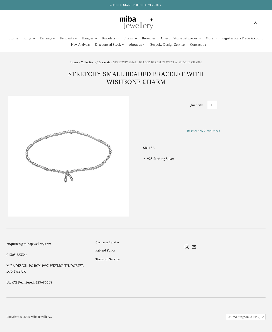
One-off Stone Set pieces (179, 38)
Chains (129, 38)
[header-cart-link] (260, 22)
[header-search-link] (249, 22)
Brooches (149, 38)
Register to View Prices (203, 131)
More (210, 38)
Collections (88, 62)
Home (13, 38)
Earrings (46, 38)
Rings (27, 38)
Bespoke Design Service (167, 44)
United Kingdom (244, 317)
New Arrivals (80, 44)
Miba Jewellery (40, 317)
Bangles (88, 38)
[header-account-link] (254, 22)
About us (136, 44)
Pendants (67, 38)
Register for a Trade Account (242, 38)
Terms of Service (107, 259)
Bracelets (109, 38)
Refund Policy (105, 250)
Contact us (198, 44)
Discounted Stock (108, 44)
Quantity (196, 105)
